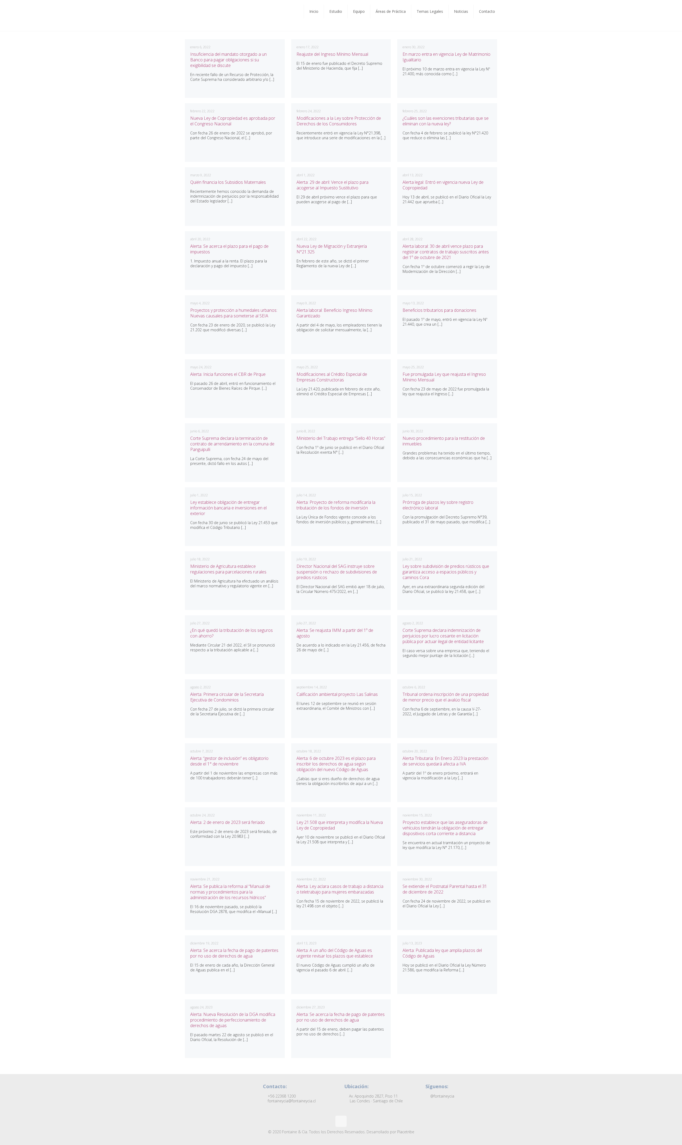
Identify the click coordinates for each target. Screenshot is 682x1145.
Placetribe (405, 1131)
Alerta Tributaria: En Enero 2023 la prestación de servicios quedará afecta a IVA (445, 761)
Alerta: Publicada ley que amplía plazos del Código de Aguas (442, 953)
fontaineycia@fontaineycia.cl (291, 1100)
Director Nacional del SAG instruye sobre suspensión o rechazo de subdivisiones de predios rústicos (337, 571)
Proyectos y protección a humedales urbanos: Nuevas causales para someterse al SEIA (233, 313)
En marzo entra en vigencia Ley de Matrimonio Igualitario (446, 57)
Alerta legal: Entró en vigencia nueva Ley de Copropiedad (443, 185)
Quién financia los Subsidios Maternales (228, 182)
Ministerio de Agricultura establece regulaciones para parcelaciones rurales (228, 569)
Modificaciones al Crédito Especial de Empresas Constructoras (332, 377)
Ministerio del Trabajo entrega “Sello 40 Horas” (341, 438)
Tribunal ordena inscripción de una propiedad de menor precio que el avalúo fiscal (446, 697)
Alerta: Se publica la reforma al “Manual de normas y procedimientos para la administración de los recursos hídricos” (230, 891)
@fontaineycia (441, 1096)
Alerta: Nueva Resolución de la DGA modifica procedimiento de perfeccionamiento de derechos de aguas (232, 1019)
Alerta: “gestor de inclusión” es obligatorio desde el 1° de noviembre (229, 761)
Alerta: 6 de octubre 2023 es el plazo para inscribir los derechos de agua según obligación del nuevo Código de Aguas (336, 763)
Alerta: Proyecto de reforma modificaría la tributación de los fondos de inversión (336, 505)
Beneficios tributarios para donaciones (439, 310)
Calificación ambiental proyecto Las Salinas (337, 694)
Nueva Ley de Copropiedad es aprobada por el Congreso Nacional (232, 121)
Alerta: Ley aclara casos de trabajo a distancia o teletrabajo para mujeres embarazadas (340, 889)
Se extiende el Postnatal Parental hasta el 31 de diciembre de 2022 (445, 889)
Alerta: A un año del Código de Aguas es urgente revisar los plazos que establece (335, 953)
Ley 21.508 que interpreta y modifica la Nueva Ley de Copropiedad (340, 825)
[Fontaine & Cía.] (198, 15)
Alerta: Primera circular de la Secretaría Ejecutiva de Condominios (227, 697)
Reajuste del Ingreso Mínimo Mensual (332, 54)
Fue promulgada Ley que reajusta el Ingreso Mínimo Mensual (444, 377)
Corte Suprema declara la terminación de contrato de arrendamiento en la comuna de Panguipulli (232, 443)
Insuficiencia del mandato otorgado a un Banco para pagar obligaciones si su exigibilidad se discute (228, 59)
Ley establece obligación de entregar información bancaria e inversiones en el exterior (228, 507)
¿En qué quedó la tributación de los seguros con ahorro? (231, 633)
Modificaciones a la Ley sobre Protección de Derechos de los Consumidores (339, 121)
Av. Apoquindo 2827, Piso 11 (375, 1098)
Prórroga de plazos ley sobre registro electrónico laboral (438, 505)
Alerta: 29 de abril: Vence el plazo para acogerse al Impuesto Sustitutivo (332, 185)
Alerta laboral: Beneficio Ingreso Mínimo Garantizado (334, 313)
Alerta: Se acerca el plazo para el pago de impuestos (229, 249)
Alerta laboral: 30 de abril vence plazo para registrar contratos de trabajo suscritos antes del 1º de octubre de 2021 (446, 251)
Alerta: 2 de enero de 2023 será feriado (227, 822)
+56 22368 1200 (281, 1096)
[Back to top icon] (341, 1121)
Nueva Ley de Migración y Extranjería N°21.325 (332, 249)
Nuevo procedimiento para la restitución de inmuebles (444, 441)
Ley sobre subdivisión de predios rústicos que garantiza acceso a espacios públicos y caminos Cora (446, 571)
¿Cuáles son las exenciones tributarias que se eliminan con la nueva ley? (446, 121)
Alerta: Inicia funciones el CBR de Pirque (228, 374)
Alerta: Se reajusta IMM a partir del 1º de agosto (335, 633)
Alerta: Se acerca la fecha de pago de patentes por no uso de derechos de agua (234, 953)
